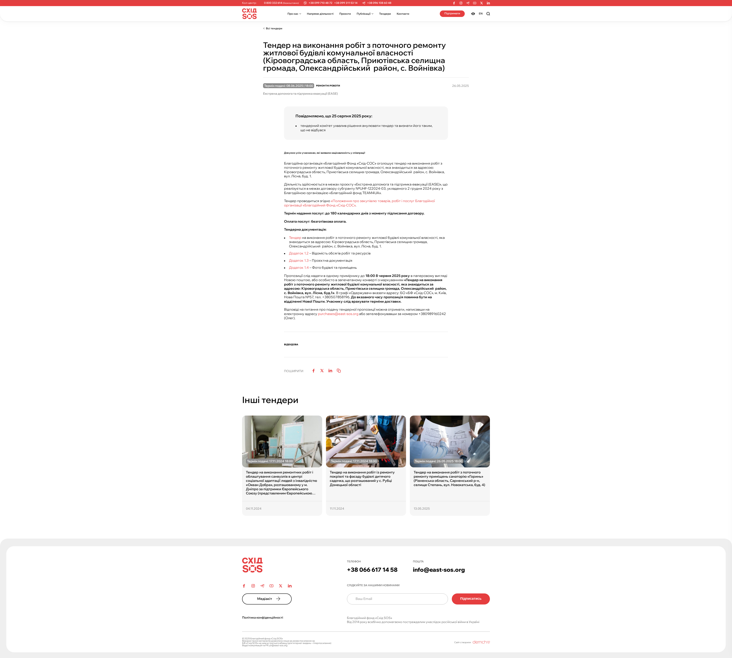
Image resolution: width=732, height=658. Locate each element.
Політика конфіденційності (262, 617)
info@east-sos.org (439, 569)
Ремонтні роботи (328, 85)
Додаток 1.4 (299, 267)
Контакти (403, 13)
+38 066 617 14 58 (372, 569)
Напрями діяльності (320, 13)
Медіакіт (264, 598)
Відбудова (291, 344)
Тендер (295, 237)
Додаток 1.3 (299, 260)
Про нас (292, 13)
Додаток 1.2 (299, 253)
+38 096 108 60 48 (379, 3)
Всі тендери (274, 28)
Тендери (385, 13)
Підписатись (471, 598)
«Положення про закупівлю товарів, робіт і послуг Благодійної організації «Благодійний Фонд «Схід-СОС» (359, 203)
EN (481, 13)
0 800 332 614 (273, 3)
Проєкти (345, 13)
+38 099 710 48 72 (320, 3)
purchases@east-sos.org (338, 314)
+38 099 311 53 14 (345, 3)
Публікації (364, 13)
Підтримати (452, 13)
